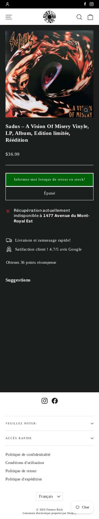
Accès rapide (19, 438)
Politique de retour (21, 471)
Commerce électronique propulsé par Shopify (50, 513)
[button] (50, 180)
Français (46, 496)
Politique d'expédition (24, 479)
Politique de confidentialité (28, 455)
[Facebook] (85, 4)
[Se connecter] (7, 4)
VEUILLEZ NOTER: (21, 423)
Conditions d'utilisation (25, 463)
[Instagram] (92, 4)
